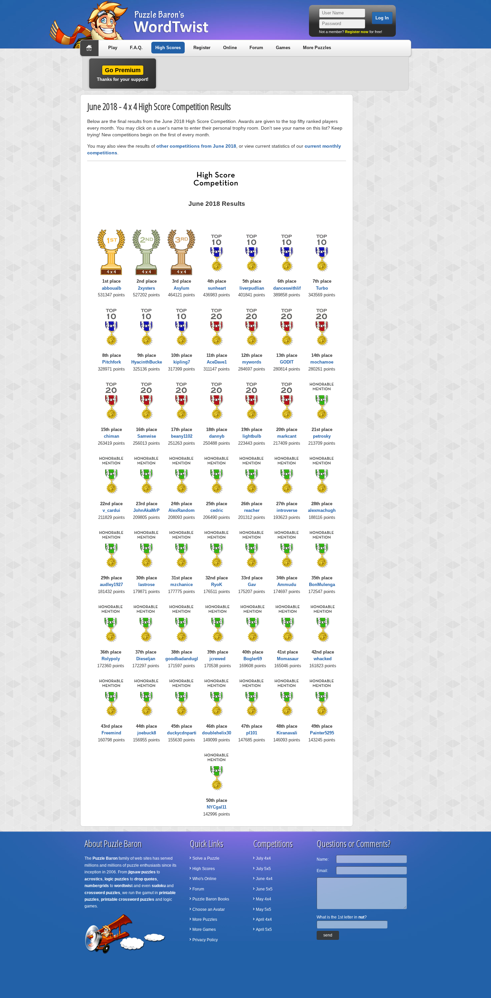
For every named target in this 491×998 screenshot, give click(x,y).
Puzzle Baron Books (210, 899)
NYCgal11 (216, 807)
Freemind (111, 732)
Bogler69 (252, 658)
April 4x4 (264, 919)
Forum (256, 47)
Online (230, 47)
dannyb (216, 436)
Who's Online (204, 878)
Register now (356, 32)
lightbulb (251, 436)
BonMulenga (322, 584)
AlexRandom (181, 510)
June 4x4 (264, 878)
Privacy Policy (205, 940)
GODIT (287, 362)
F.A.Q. (136, 47)
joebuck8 (146, 732)
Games (283, 47)
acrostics (94, 879)
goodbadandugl (181, 658)
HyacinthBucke (146, 362)
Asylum (181, 288)
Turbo (322, 288)
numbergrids (97, 885)
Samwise (146, 436)
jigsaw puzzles (142, 872)
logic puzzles (117, 879)
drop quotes (145, 879)
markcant (286, 436)
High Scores (168, 47)
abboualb (111, 288)
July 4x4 (263, 858)
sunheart (217, 288)
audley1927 (111, 584)
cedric (216, 510)
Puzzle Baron (105, 858)
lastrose (146, 584)
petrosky (322, 436)
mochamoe (321, 362)
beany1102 (181, 436)
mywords (251, 362)
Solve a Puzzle (205, 858)
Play (112, 47)
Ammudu (286, 584)
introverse (287, 510)
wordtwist (123, 885)
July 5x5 (263, 868)
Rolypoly (111, 658)
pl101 (251, 732)
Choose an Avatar (208, 909)
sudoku (159, 885)
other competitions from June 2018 (196, 146)
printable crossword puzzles (127, 899)
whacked (323, 658)
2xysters (146, 288)
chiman (111, 436)
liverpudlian (251, 288)
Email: (322, 870)
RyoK (216, 584)
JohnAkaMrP (146, 510)
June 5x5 (264, 889)
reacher (252, 510)
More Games (204, 929)
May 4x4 (263, 899)
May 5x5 (263, 909)
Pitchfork (111, 362)
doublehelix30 (216, 732)
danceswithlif (287, 288)
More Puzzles (317, 47)
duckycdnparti (181, 732)
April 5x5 (264, 929)
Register (201, 47)
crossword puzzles (102, 892)
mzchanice (181, 584)
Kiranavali (287, 732)
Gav (252, 584)
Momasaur (288, 658)
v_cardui (111, 510)
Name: (323, 859)
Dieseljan (145, 658)
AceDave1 (217, 362)
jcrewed (217, 658)
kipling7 (181, 362)
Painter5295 (322, 732)
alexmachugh (322, 510)
